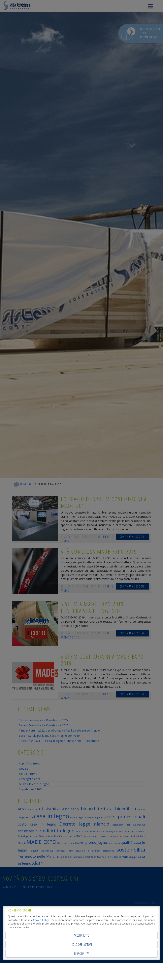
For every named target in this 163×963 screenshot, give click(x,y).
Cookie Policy (41, 920)
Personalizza (81, 953)
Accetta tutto (81, 935)
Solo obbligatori (81, 944)
